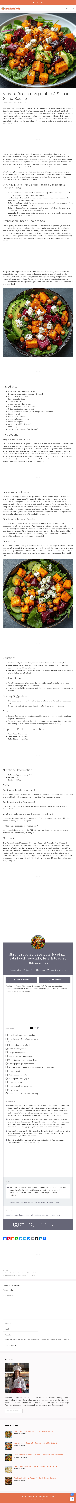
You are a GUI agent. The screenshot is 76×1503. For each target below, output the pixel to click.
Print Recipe (22, 980)
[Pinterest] (41, 2)
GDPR (52, 1496)
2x (35, 1028)
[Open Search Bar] (67, 8)
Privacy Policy (43, 1496)
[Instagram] (37, 2)
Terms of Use (32, 1496)
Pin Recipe (56, 980)
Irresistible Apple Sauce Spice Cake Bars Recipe (20, 1275)
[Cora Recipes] (11, 8)
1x (31, 1028)
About (24, 1496)
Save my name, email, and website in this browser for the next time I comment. (38, 1339)
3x (39, 1028)
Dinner (7, 1270)
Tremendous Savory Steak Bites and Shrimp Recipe (21, 1273)
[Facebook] (33, 2)
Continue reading (13, 1411)
